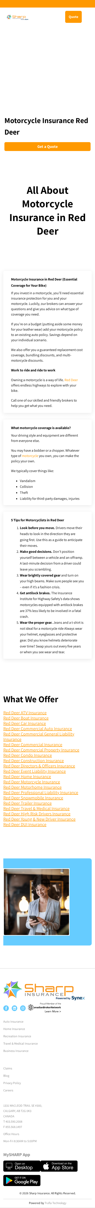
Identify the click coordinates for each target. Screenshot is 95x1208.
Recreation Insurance (17, 1036)
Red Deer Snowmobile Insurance (33, 797)
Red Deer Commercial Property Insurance (41, 750)
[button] (89, 16)
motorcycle (30, 455)
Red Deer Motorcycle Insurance (31, 781)
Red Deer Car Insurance (24, 723)
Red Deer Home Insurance (27, 776)
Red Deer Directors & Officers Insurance (39, 766)
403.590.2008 (14, 1122)
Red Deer (71, 380)
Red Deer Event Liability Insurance (34, 771)
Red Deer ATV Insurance (25, 712)
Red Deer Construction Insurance (33, 760)
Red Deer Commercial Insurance (32, 744)
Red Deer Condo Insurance (27, 755)
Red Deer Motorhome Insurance (32, 787)
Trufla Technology (55, 1203)
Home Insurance (14, 1029)
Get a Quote (47, 146)
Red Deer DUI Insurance (24, 824)
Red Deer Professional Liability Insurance (40, 792)
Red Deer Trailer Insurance (27, 803)
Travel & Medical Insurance (20, 1043)
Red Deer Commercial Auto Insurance (37, 728)
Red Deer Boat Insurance (26, 718)
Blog (6, 1076)
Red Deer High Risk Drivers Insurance (36, 813)
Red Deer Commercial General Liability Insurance (38, 736)
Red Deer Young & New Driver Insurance (39, 819)
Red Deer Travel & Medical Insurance (36, 808)
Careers (8, 1090)
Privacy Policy (12, 1083)
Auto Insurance (13, 1022)
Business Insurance (15, 1051)
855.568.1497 (14, 1127)
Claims (7, 1068)
